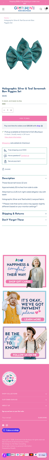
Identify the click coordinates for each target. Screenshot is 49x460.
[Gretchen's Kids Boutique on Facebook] (3, 425)
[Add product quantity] (11, 110)
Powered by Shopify (8, 448)
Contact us (25, 156)
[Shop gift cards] (24, 271)
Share (8, 169)
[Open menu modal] (3, 9)
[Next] (45, 2)
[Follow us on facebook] (24, 342)
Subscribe (42, 417)
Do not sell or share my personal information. (17, 446)
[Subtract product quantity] (4, 110)
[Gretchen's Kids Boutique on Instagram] (7, 425)
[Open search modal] (41, 9)
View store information (13, 137)
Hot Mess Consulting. (19, 444)
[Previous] (3, 2)
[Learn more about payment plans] (24, 307)
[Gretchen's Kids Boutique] (24, 9)
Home (6, 18)
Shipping (6, 143)
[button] (4, 455)
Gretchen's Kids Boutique (23, 439)
